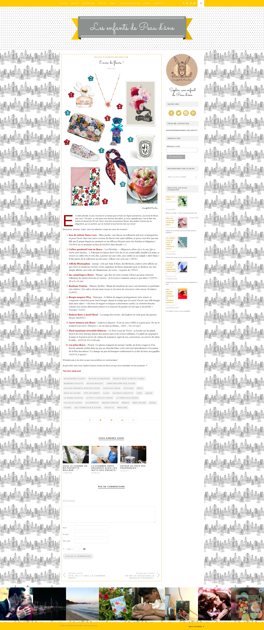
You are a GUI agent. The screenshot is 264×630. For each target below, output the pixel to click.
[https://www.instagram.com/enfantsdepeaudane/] (185, 116)
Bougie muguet (95, 383)
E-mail (65, 534)
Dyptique (129, 388)
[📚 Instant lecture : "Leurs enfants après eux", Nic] (181, 603)
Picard (67, 407)
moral (152, 403)
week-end (122, 407)
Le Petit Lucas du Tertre (99, 398)
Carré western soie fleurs (121, 383)
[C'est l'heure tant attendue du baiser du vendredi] (148, 603)
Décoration (88, 3)
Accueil (64, 3)
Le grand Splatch (73, 398)
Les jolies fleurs (73, 403)
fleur (106, 393)
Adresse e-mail (173, 146)
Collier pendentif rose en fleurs (82, 388)
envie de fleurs (72, 393)
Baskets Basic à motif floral (128, 379)
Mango (125, 403)
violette (109, 407)
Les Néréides (92, 403)
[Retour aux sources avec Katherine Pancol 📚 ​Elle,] (115, 603)
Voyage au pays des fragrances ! (133, 467)
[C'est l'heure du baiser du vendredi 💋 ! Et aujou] (16, 603)
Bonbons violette (73, 383)
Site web (66, 541)
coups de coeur (111, 388)
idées (139, 393)
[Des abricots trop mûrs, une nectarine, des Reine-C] (247, 603)
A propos (159, 3)
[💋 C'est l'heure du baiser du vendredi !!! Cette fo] (214, 603)
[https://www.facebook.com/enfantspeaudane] (171, 116)
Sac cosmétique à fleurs (81, 274)
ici (124, 244)
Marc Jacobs (139, 403)
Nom (65, 528)
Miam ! (113, 3)
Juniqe (149, 393)
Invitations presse (130, 3)
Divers (147, 3)
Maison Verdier (110, 403)
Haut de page (195, 626)
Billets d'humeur (104, 57)
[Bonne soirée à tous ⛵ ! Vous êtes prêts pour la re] (49, 603)
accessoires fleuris (74, 379)
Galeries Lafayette (123, 393)
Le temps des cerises (127, 398)
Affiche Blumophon (99, 379)
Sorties (102, 3)
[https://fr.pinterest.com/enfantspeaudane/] (193, 116)
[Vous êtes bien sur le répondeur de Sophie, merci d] (82, 603)
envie (140, 388)
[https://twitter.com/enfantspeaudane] (178, 116)
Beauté (75, 3)
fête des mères (92, 393)
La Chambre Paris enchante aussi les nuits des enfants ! (104, 468)
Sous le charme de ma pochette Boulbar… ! (75, 468)
